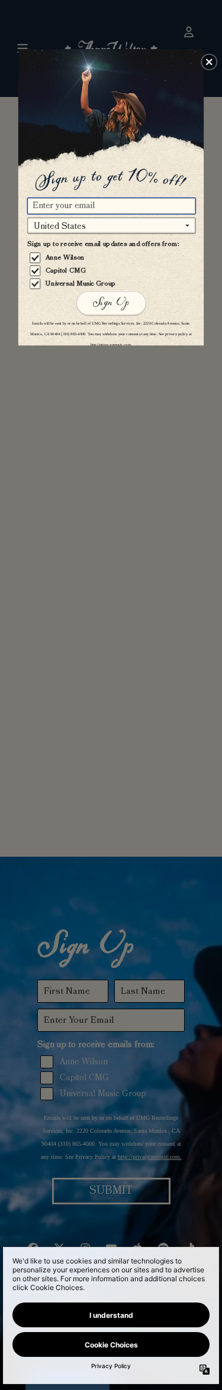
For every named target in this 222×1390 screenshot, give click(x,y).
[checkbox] (112, 257)
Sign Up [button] (111, 302)
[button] (209, 61)
